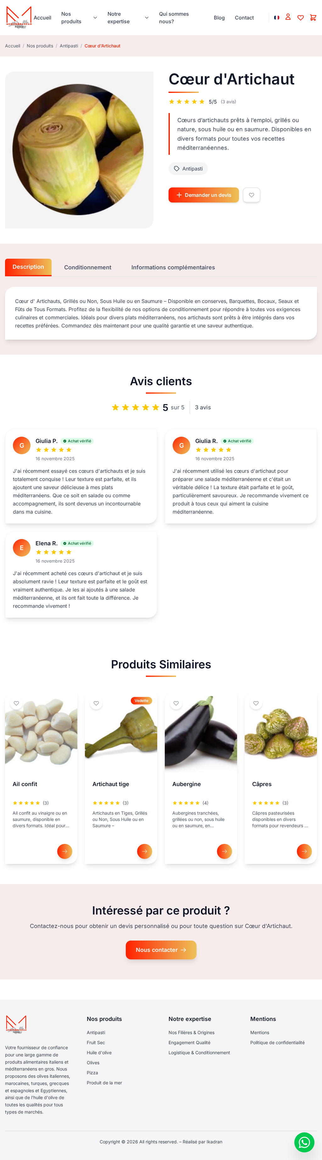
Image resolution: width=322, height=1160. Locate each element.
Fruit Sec (96, 1042)
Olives (93, 1062)
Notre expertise (119, 17)
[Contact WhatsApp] (304, 1142)
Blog (219, 17)
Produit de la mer (104, 1082)
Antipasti (69, 45)
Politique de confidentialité (277, 1042)
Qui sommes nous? (174, 17)
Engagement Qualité (189, 1042)
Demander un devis (208, 195)
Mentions (259, 1032)
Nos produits (71, 17)
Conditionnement (87, 267)
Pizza (92, 1072)
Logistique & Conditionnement (199, 1052)
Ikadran (214, 1141)
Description (28, 266)
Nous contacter (157, 950)
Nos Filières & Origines (191, 1032)
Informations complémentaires (173, 267)
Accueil (42, 17)
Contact (244, 17)
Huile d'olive (99, 1052)
